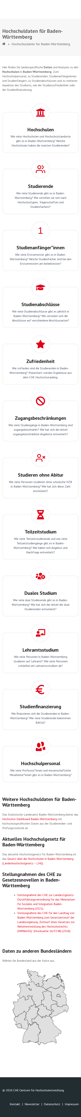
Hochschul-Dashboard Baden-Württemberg (29, 819)
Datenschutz (52, 1104)
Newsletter (32, 1104)
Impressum (72, 1104)
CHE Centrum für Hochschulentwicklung (38, 1090)
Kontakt (15, 1104)
